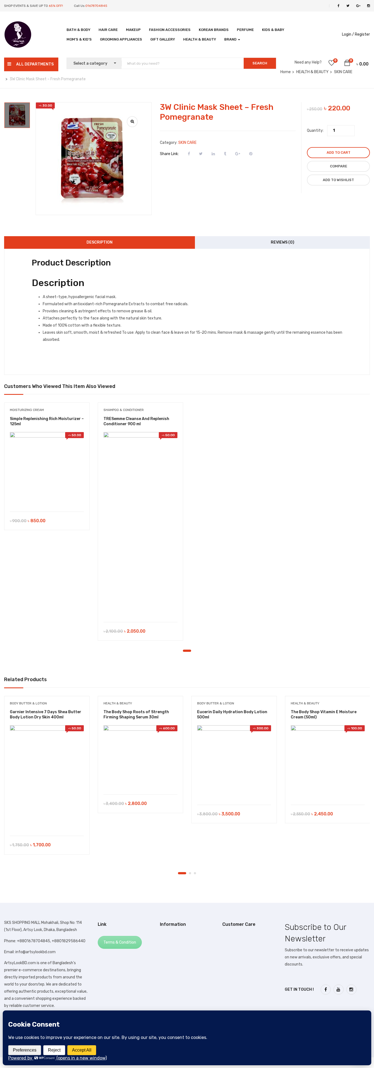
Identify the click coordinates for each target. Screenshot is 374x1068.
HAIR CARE (108, 30)
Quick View (47, 498)
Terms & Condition (119, 942)
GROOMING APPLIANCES (121, 39)
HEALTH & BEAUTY (199, 39)
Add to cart (338, 152)
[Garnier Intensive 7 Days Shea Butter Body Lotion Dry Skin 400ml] (47, 777)
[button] (347, 64)
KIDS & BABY (273, 30)
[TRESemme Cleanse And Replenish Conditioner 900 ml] (140, 524)
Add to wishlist (338, 180)
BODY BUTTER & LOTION (28, 703)
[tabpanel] (47, 470)
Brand (230, 39)
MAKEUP (133, 30)
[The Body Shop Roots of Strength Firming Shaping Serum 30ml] (140, 757)
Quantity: (315, 130)
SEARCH (259, 63)
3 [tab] (195, 873)
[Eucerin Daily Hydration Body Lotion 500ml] (234, 762)
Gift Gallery (162, 39)
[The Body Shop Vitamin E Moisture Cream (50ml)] (328, 762)
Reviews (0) (282, 242)
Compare (338, 166)
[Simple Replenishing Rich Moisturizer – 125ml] (47, 469)
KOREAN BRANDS (214, 30)
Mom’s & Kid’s (79, 39)
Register (362, 34)
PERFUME (245, 30)
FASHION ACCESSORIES (170, 30)
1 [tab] (187, 651)
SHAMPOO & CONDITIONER (123, 410)
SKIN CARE (187, 142)
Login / (348, 34)
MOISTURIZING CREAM (27, 410)
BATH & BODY (78, 30)
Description (100, 242)
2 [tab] (190, 873)
